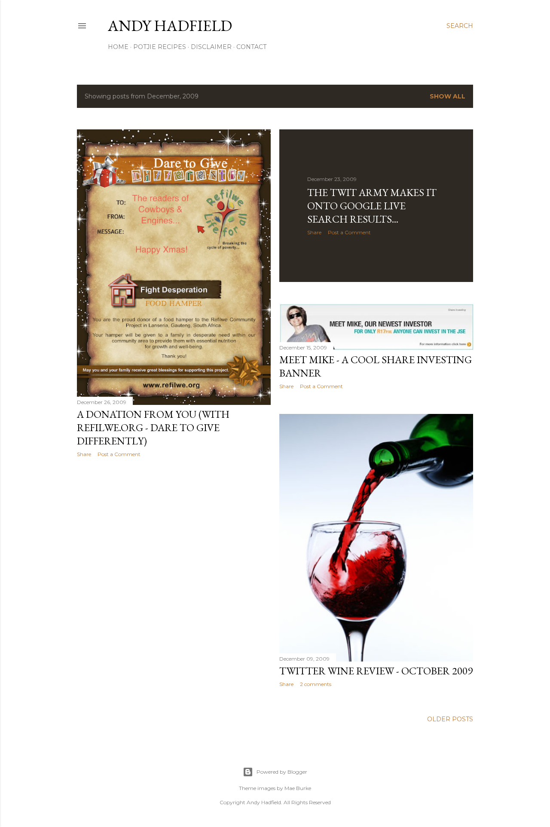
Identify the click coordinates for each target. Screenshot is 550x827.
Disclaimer (211, 47)
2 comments (315, 684)
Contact (251, 47)
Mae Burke (297, 788)
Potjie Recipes (159, 47)
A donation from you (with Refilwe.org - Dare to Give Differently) (153, 427)
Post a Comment (119, 454)
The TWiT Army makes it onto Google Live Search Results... (372, 206)
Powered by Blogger (282, 772)
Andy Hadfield (170, 25)
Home (118, 47)
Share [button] (84, 454)
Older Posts (450, 719)
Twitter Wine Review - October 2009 (376, 670)
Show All (447, 96)
